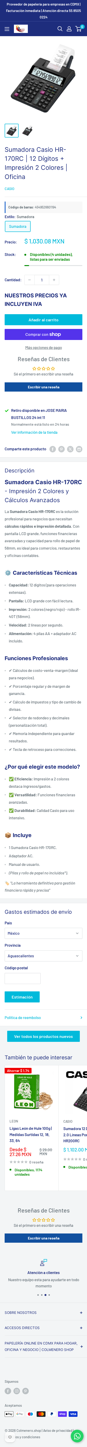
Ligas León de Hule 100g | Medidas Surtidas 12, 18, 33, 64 (31, 1134)
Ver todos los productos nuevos (43, 1036)
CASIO (9, 188)
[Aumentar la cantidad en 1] (54, 280)
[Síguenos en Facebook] (8, 1390)
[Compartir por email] (79, 449)
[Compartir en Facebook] (52, 449)
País (8, 922)
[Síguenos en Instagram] (16, 1390)
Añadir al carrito (43, 319)
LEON (14, 1121)
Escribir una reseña (43, 387)
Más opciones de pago (43, 347)
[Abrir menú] (7, 29)
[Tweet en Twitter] (70, 449)
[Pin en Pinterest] (61, 449)
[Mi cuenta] (69, 28)
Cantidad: (13, 279)
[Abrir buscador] (60, 28)
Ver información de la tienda (34, 432)
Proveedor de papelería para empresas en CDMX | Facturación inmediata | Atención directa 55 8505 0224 (43, 10)
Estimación (22, 996)
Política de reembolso (23, 1017)
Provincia (13, 945)
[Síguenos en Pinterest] (25, 1390)
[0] (78, 29)
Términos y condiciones (22, 1437)
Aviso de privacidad (57, 1430)
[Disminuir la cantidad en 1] (29, 280)
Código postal (16, 967)
